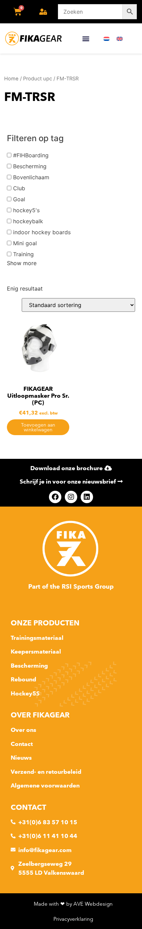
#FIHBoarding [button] (31, 155)
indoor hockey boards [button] (42, 232)
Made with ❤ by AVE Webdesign (73, 903)
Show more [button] (22, 263)
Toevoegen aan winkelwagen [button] (38, 427)
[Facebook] (55, 497)
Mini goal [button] (25, 243)
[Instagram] (71, 497)
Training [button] (23, 254)
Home (11, 79)
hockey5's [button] (26, 210)
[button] (85, 38)
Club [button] (19, 188)
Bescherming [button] (30, 166)
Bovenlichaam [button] (31, 177)
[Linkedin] (87, 497)
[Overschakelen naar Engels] (119, 38)
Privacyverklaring (73, 919)
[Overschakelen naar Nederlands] (106, 38)
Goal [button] (19, 199)
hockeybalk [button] (28, 221)
